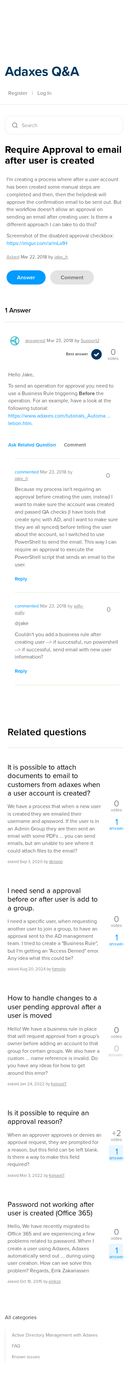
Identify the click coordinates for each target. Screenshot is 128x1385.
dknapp (56, 861)
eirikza (55, 1281)
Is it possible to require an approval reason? (48, 1117)
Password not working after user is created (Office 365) (51, 1209)
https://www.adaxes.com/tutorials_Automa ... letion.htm (59, 419)
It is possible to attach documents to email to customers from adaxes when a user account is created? (54, 780)
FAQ (16, 1346)
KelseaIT (59, 1084)
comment (72, 277)
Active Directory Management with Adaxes (55, 1335)
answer (26, 277)
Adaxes (35, 14)
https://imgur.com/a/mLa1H (37, 243)
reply (21, 579)
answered (35, 340)
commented (27, 472)
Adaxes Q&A (42, 71)
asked (13, 257)
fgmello (59, 969)
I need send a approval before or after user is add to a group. (53, 899)
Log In (44, 93)
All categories (20, 1317)
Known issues (26, 1356)
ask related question (32, 444)
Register (17, 93)
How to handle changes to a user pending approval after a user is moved (54, 1007)
